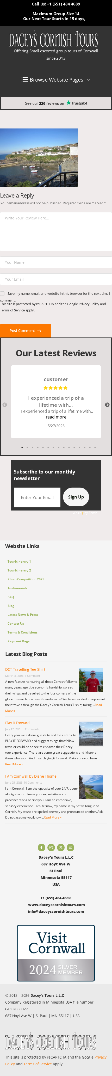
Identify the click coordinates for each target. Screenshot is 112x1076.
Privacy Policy (89, 304)
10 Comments (33, 782)
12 (79, 447)
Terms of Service (12, 310)
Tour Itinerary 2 (19, 570)
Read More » (14, 764)
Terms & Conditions (22, 632)
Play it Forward (17, 722)
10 (69, 447)
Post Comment (23, 330)
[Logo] (53, 38)
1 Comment (32, 676)
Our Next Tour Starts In (46, 18)
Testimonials (17, 588)
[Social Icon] (41, 847)
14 (89, 447)
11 (74, 447)
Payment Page (18, 641)
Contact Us (16, 623)
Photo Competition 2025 (26, 579)
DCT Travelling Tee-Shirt (25, 669)
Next (107, 405)
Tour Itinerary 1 (19, 561)
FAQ (11, 597)
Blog (11, 606)
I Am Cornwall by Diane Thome (30, 776)
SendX (93, 513)
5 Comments (31, 729)
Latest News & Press (23, 614)
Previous (4, 405)
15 (95, 447)
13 (84, 447)
